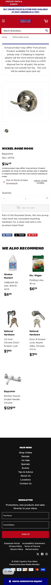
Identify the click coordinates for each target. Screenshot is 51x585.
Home (4, 37)
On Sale (25, 460)
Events (25, 468)
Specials (25, 464)
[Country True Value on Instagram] (46, 554)
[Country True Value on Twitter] (37, 554)
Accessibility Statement (33, 543)
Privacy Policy (15, 546)
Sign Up (25, 534)
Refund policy (32, 549)
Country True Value (28, 561)
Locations (25, 480)
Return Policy (16, 549)
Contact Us (26, 484)
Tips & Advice (25, 472)
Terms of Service (32, 546)
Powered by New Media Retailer (24, 565)
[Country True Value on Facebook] (42, 554)
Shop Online (25, 453)
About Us (26, 476)
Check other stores (40, 182)
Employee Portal (12, 543)
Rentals (25, 456)
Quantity (6, 193)
